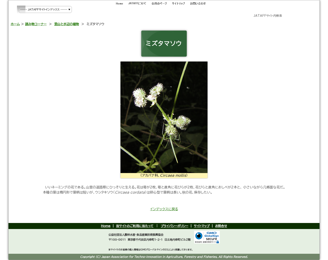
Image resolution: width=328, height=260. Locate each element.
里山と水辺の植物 (66, 24)
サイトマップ (202, 225)
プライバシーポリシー (174, 225)
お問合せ (221, 225)
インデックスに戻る (164, 209)
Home (105, 225)
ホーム (15, 24)
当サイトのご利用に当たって (135, 225)
